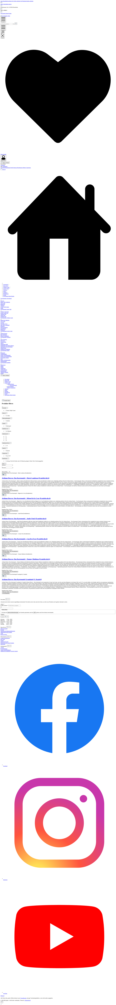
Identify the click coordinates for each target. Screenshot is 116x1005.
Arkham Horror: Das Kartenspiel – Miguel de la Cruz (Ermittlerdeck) (26, 498)
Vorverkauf (7, 379)
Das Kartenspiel (13, 385)
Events (6, 393)
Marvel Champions (11, 387)
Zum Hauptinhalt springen (6, 1)
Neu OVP (8, 455)
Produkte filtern (7, 400)
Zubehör (6, 391)
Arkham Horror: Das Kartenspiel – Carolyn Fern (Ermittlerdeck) (25, 539)
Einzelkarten (7, 392)
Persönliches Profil (9, 167)
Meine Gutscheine (27, 167)
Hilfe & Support (4, 628)
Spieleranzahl (5, 433)
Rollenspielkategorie (6, 418)
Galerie (2, 640)
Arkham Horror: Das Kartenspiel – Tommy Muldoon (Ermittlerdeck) (26, 559)
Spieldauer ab (5, 428)
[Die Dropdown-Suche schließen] (16, 23)
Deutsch (8, 450)
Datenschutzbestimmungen (13, 612)
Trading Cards (8, 381)
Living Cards (7, 382)
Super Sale (7, 380)
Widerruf (2, 995)
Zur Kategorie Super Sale (6, 309)
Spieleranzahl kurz (6, 443)
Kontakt (2, 629)
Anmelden (3, 165)
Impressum (3, 644)
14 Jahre (8, 415)
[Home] (59, 227)
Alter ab (4, 413)
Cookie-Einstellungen (5, 638)
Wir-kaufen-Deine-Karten (6, 13)
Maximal (7, 467)
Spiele (6, 390)
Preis (3, 463)
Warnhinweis (5, 458)
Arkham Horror (10, 384)
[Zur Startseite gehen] (5, 15)
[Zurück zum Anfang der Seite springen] (2, 1002)
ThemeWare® (28, 1000)
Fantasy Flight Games (10, 410)
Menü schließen (6, 162)
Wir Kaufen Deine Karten (10, 395)
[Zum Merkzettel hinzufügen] (4, 475)
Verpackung (4, 453)
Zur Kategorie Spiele (5, 350)
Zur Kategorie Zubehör (5, 362)
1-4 (7, 445)
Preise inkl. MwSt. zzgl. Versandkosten (10, 490)
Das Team (3, 639)
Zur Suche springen (16, 1)
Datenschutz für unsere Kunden (7, 643)
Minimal (7, 465)
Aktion (2, 604)
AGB (35, 612)
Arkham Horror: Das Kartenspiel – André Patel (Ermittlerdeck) (24, 518)
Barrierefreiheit (4, 634)
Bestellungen (20, 167)
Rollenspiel (8, 426)
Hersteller (4, 408)
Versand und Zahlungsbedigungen (8, 631)
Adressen (15, 167)
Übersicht (3, 167)
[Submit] (1, 607)
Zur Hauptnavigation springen (27, 1)
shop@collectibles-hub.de (6, 4)
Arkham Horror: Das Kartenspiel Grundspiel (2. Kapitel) (22, 579)
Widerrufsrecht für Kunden (6, 632)
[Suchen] (13, 24)
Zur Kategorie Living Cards (6, 331)
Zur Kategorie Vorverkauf (6, 298)
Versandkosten (23, 998)
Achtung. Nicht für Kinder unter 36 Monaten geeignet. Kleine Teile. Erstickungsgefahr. (24, 461)
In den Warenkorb (5, 492)
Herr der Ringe (10, 386)
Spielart (4, 423)
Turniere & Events (4, 641)
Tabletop (6, 389)
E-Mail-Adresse (4, 605)
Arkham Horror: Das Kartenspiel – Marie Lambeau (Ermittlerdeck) (25, 478)
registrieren (5, 166)
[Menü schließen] (1, 319)
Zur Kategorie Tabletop (5, 337)
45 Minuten (8, 431)
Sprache (4, 448)
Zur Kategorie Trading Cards (7, 317)
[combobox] (7, 24)
